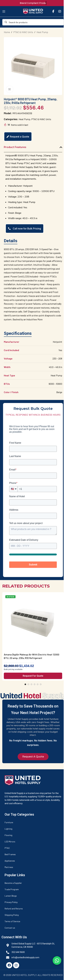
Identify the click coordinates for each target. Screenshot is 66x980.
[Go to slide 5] (37, 684)
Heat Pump (42, 32)
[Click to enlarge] (9, 89)
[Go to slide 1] (25, 684)
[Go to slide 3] (31, 684)
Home (7, 32)
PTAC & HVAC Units (23, 32)
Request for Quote (33, 675)
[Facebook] (53, 11)
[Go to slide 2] (28, 684)
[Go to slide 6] (40, 684)
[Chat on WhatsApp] (57, 960)
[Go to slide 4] (34, 684)
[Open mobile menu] (4, 11)
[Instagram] (59, 11)
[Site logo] (33, 11)
